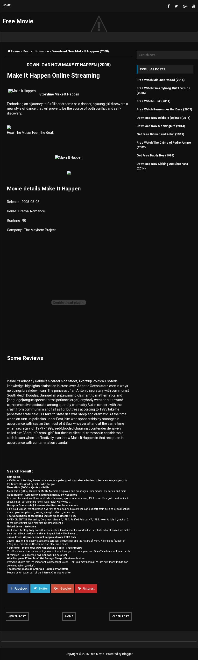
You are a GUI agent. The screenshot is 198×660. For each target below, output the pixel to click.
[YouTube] (194, 6)
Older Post (120, 616)
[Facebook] (168, 6)
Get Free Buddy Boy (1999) (155, 155)
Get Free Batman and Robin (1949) (160, 134)
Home (69, 616)
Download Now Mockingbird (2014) (161, 126)
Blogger (127, 654)
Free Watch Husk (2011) (153, 101)
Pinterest (88, 588)
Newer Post (17, 616)
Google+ (65, 588)
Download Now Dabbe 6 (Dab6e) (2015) (163, 118)
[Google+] (185, 6)
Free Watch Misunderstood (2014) (160, 80)
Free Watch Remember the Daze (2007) (164, 109)
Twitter (43, 588)
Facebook (20, 588)
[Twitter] (176, 6)
